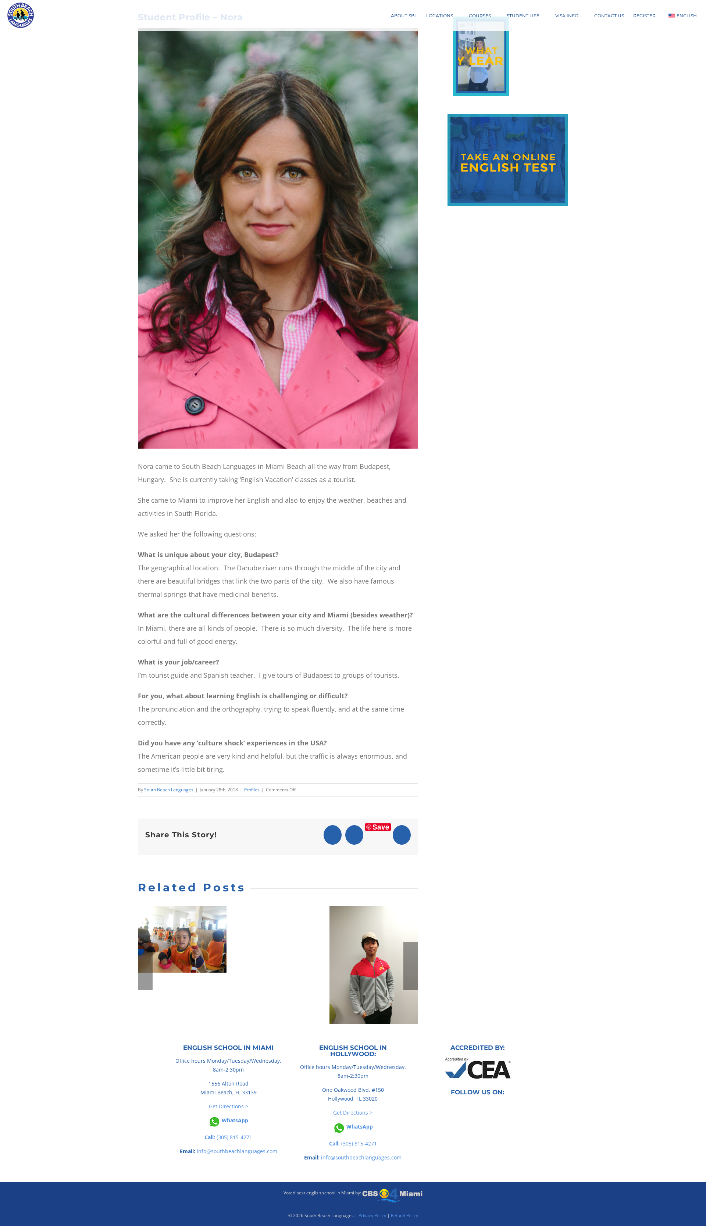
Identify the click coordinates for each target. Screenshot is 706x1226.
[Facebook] (462, 1108)
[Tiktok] (472, 1108)
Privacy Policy (372, 1215)
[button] (145, 966)
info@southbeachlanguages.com (237, 1151)
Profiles (252, 790)
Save (380, 827)
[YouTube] (483, 1108)
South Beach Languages (168, 790)
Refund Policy (404, 1215)
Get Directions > (228, 1106)
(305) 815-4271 (228, 1137)
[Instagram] (493, 1108)
